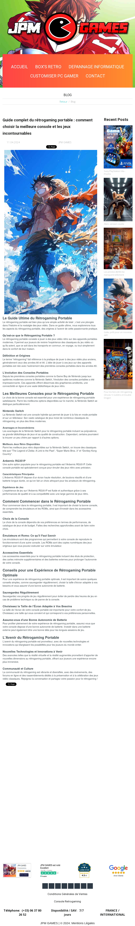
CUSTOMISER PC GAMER (54, 75)
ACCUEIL (19, 66)
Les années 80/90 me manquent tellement (114, 273)
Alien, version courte (114, 223)
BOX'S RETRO (48, 66)
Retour (63, 101)
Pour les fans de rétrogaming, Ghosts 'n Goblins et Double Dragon (118, 394)
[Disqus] (50, 732)
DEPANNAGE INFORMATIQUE (96, 66)
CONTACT (95, 75)
